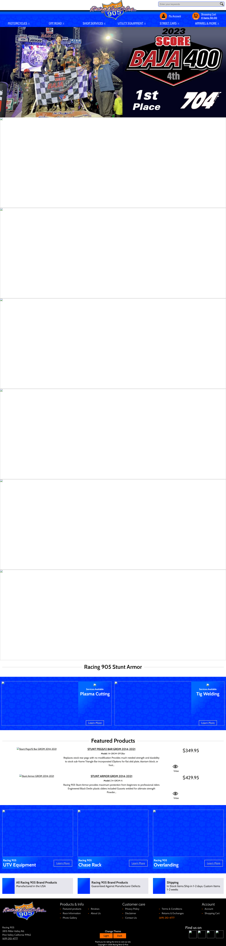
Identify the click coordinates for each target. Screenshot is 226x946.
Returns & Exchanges (173, 913)
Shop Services (93, 23)
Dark (119, 935)
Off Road (55, 23)
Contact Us (131, 917)
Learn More (95, 723)
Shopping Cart (212, 913)
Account (209, 908)
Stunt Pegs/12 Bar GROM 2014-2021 (111, 749)
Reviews (95, 908)
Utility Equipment (130, 23)
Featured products (72, 908)
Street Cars (168, 23)
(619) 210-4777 (166, 917)
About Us (96, 913)
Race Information (72, 913)
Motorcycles (17, 23)
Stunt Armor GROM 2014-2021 (111, 776)
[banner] (113, 162)
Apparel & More (206, 23)
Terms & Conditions (172, 908)
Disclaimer (130, 913)
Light (106, 935)
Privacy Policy (132, 908)
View (176, 771)
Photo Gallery (70, 917)
